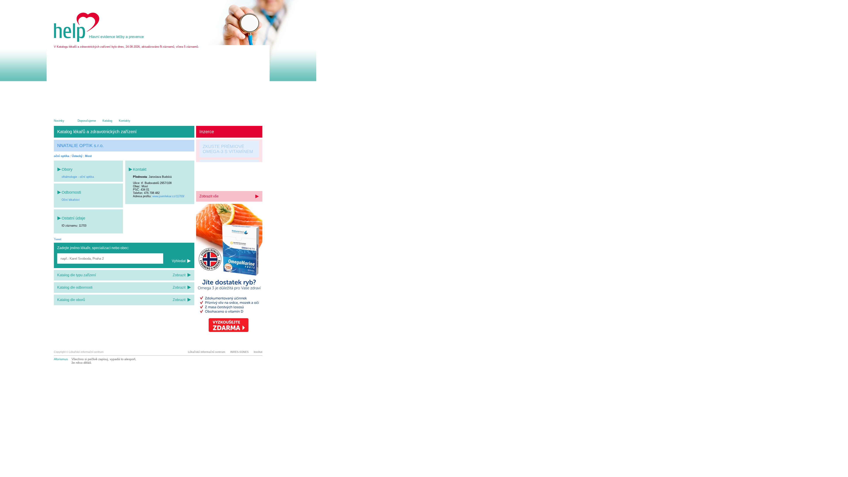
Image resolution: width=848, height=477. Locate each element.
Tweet (57, 239)
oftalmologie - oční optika (78, 176)
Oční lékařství (71, 199)
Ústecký (77, 156)
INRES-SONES (239, 352)
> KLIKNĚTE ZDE (220, 181)
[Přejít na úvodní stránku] (99, 40)
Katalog (107, 120)
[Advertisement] (158, 81)
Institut (258, 352)
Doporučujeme (87, 120)
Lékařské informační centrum (206, 352)
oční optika (61, 156)
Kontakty (124, 120)
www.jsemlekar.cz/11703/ (168, 196)
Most (88, 156)
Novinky (59, 120)
